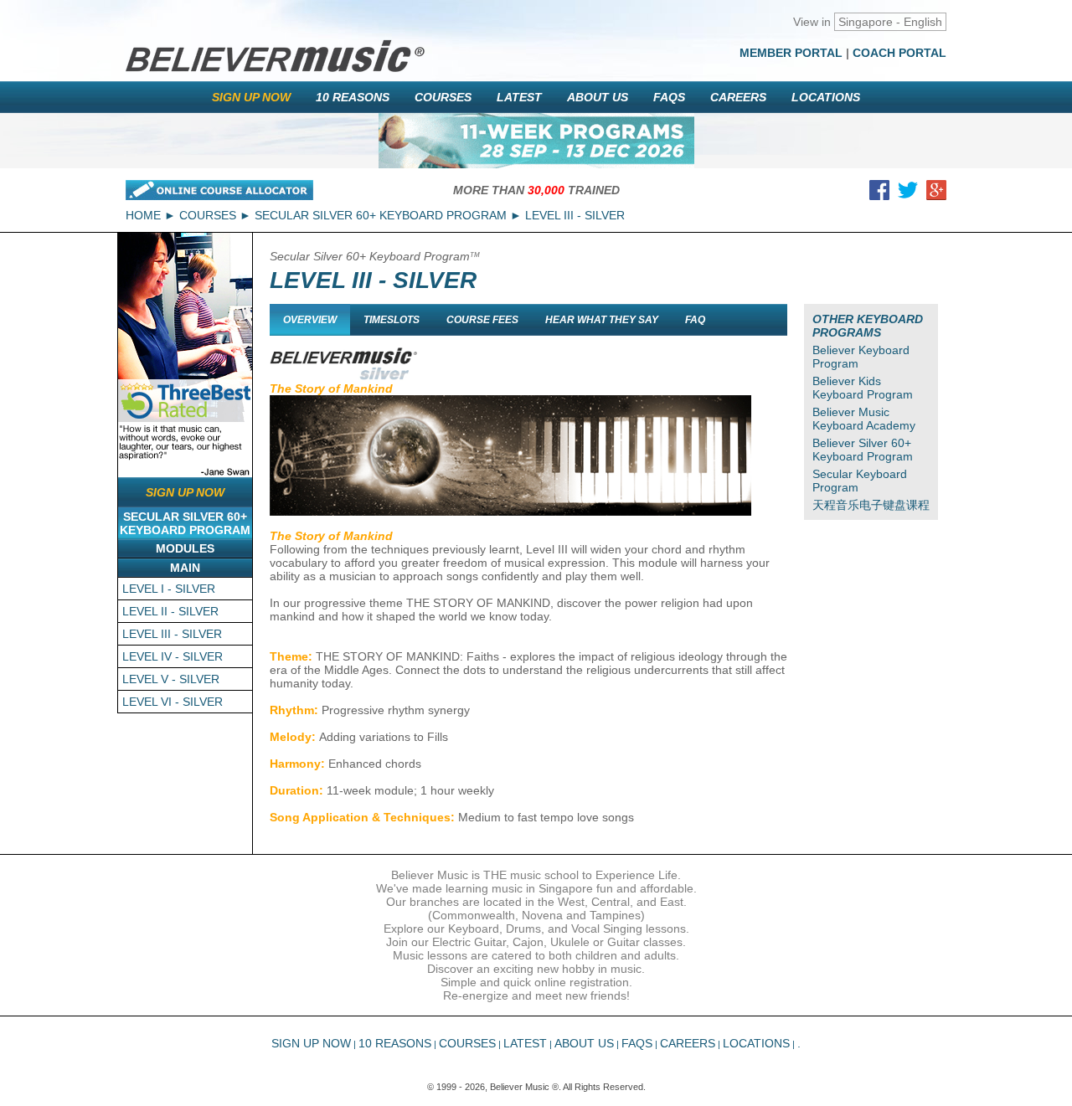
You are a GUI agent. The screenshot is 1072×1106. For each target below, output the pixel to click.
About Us (597, 97)
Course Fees (482, 320)
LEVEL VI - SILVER (172, 701)
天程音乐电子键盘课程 (871, 505)
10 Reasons (352, 97)
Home (143, 215)
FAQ (695, 320)
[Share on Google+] (936, 193)
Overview (310, 320)
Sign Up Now (251, 97)
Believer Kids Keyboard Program (862, 387)
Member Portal (791, 52)
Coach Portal (899, 52)
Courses (443, 97)
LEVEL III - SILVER (172, 633)
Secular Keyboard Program (859, 480)
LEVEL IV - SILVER (172, 656)
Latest (519, 97)
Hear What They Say (601, 320)
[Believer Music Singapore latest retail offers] (536, 140)
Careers (738, 97)
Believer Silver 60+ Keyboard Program (862, 449)
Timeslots (391, 320)
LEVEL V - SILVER (170, 679)
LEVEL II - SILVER (170, 611)
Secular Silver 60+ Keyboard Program (381, 215)
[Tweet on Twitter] (908, 193)
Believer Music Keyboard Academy (863, 418)
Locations (825, 97)
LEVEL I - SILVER (168, 588)
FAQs (669, 97)
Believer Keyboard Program (861, 356)
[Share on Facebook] (879, 193)
